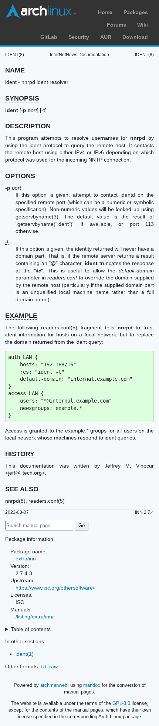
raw (53, 666)
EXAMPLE (21, 315)
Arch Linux (41, 11)
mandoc (91, 685)
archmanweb (53, 685)
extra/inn (26, 559)
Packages (136, 12)
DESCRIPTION (28, 126)
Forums (116, 25)
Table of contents (31, 629)
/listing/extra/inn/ (35, 617)
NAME (15, 70)
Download (135, 37)
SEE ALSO (21, 489)
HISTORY (19, 454)
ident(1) (25, 654)
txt (43, 666)
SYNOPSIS (22, 98)
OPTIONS (20, 176)
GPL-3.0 (121, 703)
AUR (105, 37)
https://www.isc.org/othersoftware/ (55, 588)
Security (78, 37)
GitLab (48, 37)
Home (105, 12)
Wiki (142, 25)
